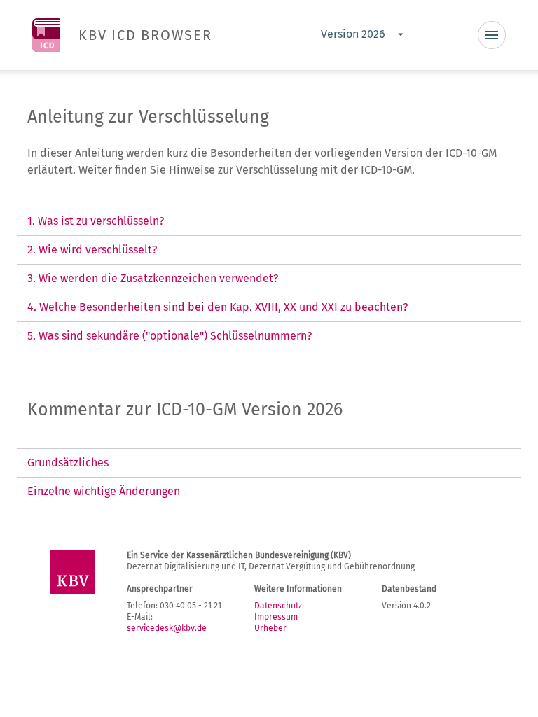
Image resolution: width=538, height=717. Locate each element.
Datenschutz (278, 606)
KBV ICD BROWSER (145, 35)
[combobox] (361, 35)
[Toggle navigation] (492, 35)
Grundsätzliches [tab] (68, 462)
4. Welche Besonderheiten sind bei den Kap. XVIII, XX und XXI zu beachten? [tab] (217, 307)
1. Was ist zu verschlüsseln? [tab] (95, 221)
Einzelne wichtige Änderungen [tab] (103, 491)
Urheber (270, 628)
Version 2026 (353, 34)
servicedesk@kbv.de (167, 628)
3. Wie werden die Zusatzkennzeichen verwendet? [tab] (152, 278)
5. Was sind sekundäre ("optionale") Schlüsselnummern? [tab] (169, 335)
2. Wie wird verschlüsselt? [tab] (92, 249)
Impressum (276, 617)
